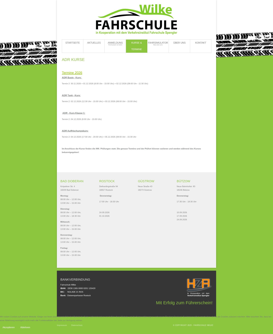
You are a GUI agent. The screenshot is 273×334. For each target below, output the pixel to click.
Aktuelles (94, 42)
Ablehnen (25, 327)
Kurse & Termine (136, 46)
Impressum (147, 332)
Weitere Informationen (131, 332)
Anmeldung (115, 42)
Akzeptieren (9, 327)
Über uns (179, 42)
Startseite (72, 42)
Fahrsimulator (158, 42)
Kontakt (200, 42)
